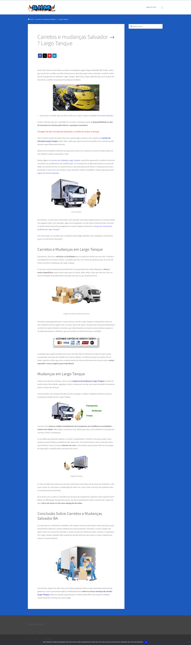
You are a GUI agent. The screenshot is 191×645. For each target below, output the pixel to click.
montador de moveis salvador (101, 115)
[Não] (189, 642)
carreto (65, 160)
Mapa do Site (151, 7)
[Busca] (160, 5)
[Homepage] (42, 7)
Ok (146, 642)
